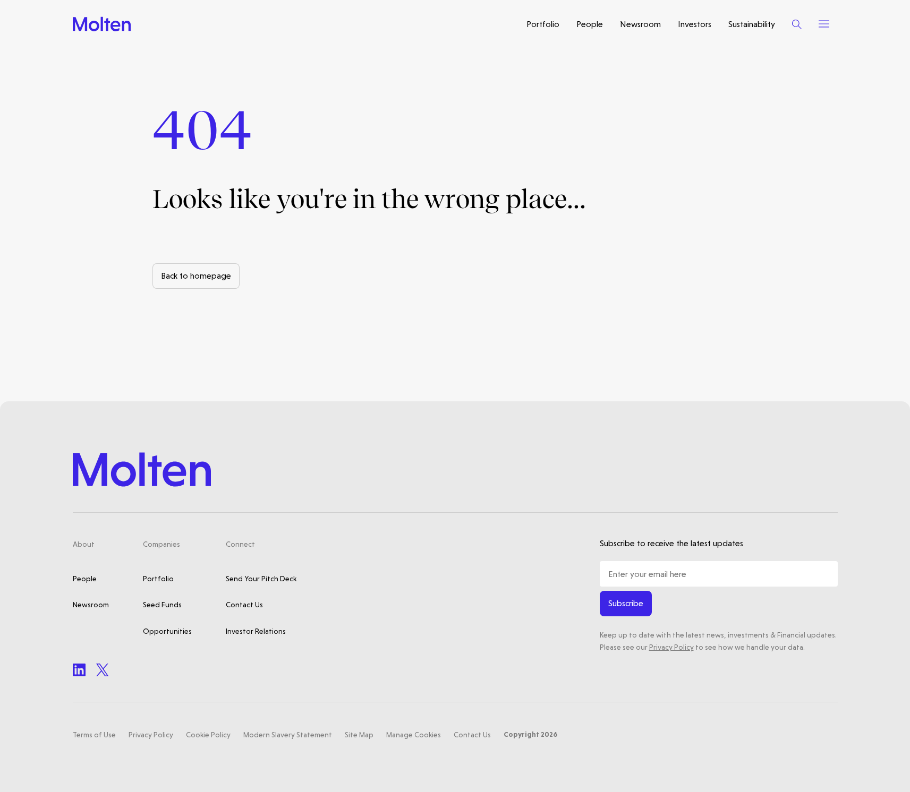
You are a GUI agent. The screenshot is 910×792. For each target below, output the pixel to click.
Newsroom (640, 24)
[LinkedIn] (79, 670)
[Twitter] (102, 670)
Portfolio (542, 24)
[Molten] (102, 24)
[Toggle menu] (824, 24)
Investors (694, 24)
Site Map (359, 734)
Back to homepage (196, 276)
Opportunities (167, 631)
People (589, 24)
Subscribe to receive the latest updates (671, 543)
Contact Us (244, 604)
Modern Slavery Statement (287, 734)
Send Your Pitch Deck (261, 578)
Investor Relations (256, 631)
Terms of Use (94, 734)
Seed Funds (162, 604)
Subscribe (625, 603)
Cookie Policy (208, 734)
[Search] (797, 24)
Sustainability (751, 24)
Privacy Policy (671, 647)
